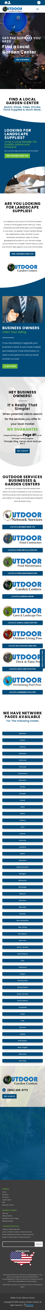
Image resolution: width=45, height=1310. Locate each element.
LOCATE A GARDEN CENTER (23, 596)
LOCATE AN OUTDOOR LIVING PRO (23, 646)
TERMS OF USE (15, 1298)
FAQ (3, 1202)
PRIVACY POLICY (28, 1298)
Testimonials (6, 1200)
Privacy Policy (22, 1284)
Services (5, 1213)
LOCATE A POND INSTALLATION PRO (22, 550)
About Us (5, 1195)
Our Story (5, 1197)
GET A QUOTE (22, 451)
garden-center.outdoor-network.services (16, 1237)
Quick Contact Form (42, 659)
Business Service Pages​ (10, 1218)
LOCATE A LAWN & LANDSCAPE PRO (22, 622)
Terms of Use (32, 1284)
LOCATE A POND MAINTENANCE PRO (22, 573)
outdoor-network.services (11, 1229)
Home (4, 1192)
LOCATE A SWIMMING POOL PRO (22, 692)
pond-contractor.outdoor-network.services (17, 1232)
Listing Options (7, 1216)
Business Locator (8, 1205)
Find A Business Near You (17, 156)
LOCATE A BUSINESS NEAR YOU (22, 527)
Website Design (7, 1221)
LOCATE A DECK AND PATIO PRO (22, 669)
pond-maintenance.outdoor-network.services (18, 1234)
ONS (29, 1305)
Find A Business (22, 59)
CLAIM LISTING (10, 366)
